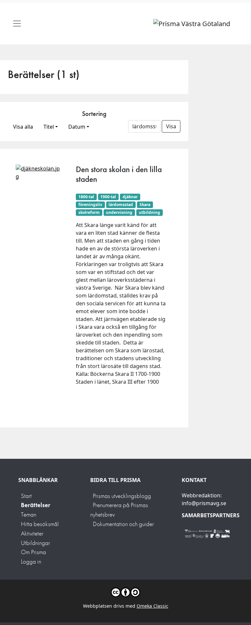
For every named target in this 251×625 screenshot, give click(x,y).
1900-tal (108, 197)
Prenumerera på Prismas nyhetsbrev (119, 510)
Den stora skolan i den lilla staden (119, 174)
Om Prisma (33, 552)
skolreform (89, 212)
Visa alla (23, 126)
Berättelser (35, 505)
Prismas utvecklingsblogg (122, 496)
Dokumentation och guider (123, 524)
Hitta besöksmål (40, 524)
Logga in (31, 561)
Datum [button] (76, 126)
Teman (28, 514)
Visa (171, 126)
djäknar (130, 197)
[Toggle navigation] (17, 23)
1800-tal (86, 197)
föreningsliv (90, 204)
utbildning (149, 212)
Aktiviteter (32, 533)
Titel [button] (48, 126)
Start (26, 496)
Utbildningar (35, 543)
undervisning (119, 212)
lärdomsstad (121, 204)
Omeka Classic (152, 606)
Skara (145, 204)
